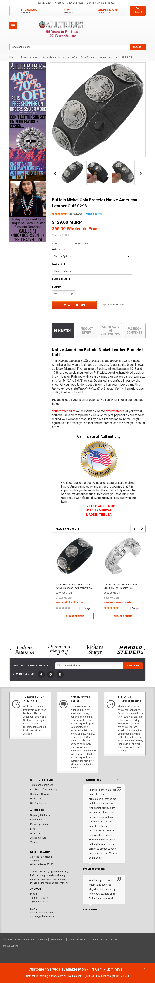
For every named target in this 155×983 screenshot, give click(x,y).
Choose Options (74, 616)
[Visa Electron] (128, 959)
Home (12, 57)
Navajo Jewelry (29, 57)
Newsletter (36, 798)
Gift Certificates (38, 803)
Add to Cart (77, 305)
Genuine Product (107, 11)
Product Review (87, 330)
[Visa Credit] (108, 959)
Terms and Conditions (41, 785)
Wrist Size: (58, 249)
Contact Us (36, 819)
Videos (34, 842)
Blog (32, 828)
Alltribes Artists (38, 838)
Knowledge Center (39, 824)
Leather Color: (61, 264)
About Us (35, 833)
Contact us (117, 939)
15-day (68, 11)
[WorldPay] (101, 959)
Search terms (57, 939)
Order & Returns (99, 939)
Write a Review (94, 213)
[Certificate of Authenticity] (99, 459)
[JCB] (146, 959)
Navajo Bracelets (51, 57)
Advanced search (77, 939)
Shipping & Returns (40, 815)
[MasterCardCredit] (109, 959)
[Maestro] (137, 959)
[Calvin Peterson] (24, 649)
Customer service (24, 939)
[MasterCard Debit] (117, 959)
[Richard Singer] (95, 649)
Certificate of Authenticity (110, 330)
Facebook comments (134, 330)
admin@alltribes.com (51, 976)
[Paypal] (87, 959)
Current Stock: (61, 279)
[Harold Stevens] (131, 649)
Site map (42, 939)
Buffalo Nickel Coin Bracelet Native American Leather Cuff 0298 (99, 57)
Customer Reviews (40, 794)
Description (63, 330)
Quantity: (56, 287)
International (29, 11)
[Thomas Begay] (60, 649)
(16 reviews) (75, 213)
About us (7, 939)
